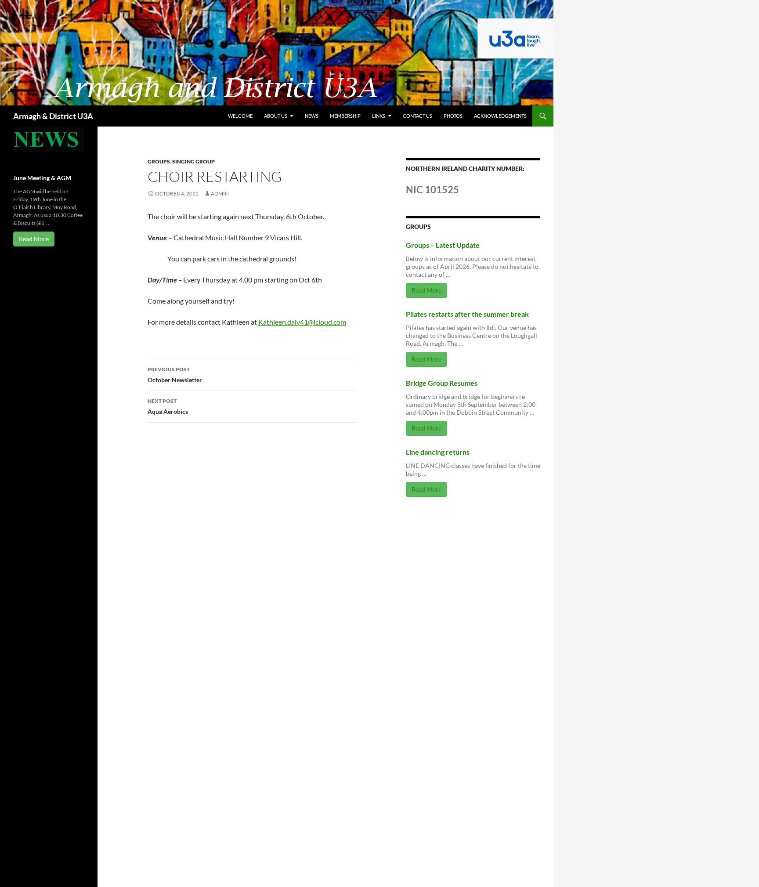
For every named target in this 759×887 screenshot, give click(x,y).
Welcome (240, 116)
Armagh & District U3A (53, 116)
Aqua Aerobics (168, 406)
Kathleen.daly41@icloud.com (302, 322)
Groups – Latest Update (443, 245)
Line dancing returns (438, 452)
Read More (426, 290)
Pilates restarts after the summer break (467, 314)
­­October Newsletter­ (175, 375)
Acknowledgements (500, 116)
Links (378, 116)
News (311, 116)
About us (275, 116)
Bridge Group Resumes (441, 383)
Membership (345, 116)
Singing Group (193, 161)
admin (220, 193)
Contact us (417, 116)
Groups (159, 161)
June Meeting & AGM (42, 177)
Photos (453, 116)
